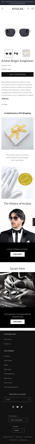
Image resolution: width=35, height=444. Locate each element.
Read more (5, 98)
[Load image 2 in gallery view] (17, 53)
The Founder (8, 360)
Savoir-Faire (7, 378)
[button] (2, 9)
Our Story (7, 356)
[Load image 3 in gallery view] (26, 53)
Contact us (7, 344)
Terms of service (13, 440)
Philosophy (7, 369)
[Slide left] (2, 54)
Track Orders (8, 339)
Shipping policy (23, 440)
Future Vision (8, 383)
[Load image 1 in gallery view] (9, 53)
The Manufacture (9, 374)
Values (6, 365)
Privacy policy (28, 437)
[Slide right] (33, 54)
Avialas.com (10, 437)
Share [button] (5, 104)
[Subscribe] (28, 399)
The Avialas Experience (11, 387)
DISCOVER (17, 254)
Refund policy (19, 437)
